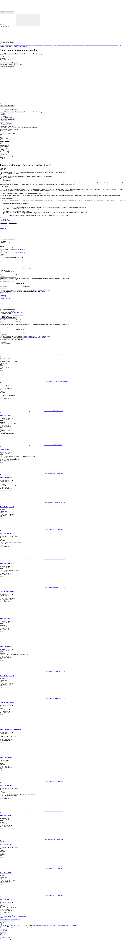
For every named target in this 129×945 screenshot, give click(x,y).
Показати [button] (12, 249)
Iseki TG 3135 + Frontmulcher (10, 386)
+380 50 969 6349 (20, 249)
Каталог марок (51, 925)
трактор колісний (7, 123)
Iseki (5, 120)
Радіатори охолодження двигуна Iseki (18, 916)
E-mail (18, 279)
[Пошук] (28, 20)
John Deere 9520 (6, 757)
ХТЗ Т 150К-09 (5, 449)
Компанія (19, 274)
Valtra (116, 45)
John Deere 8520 (6, 477)
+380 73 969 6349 (20, 252)
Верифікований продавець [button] (7, 239)
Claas (73, 45)
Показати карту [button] (27, 268)
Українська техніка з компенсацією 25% (66, 925)
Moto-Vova (3, 228)
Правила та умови (5, 925)
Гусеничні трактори (38, 45)
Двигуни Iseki (4, 916)
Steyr (113, 45)
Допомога (7, 919)
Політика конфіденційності (17, 925)
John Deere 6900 (6, 873)
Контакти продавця (16, 919)
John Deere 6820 (6, 533)
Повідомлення (20, 283)
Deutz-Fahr (78, 45)
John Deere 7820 (6, 845)
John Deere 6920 (6, 646)
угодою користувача (44, 290)
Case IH (69, 45)
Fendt (82, 45)
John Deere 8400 (6, 815)
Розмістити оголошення (7, 433)
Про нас (2, 919)
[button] (64, 34)
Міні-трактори (29, 45)
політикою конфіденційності (29, 290)
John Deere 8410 (6, 359)
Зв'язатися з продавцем (7, 105)
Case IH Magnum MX (7, 507)
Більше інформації (5, 316)
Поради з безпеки (5, 220)
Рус (3, 922)
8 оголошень (9, 241)
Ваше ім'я (19, 273)
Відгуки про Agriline (41, 925)
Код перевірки (27, 286)
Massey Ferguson (100, 45)
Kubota (93, 45)
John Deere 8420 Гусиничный (10, 729)
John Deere (88, 45)
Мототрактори (48, 45)
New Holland (108, 45)
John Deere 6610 (6, 899)
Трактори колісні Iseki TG (20, 46)
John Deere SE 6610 (7, 563)
